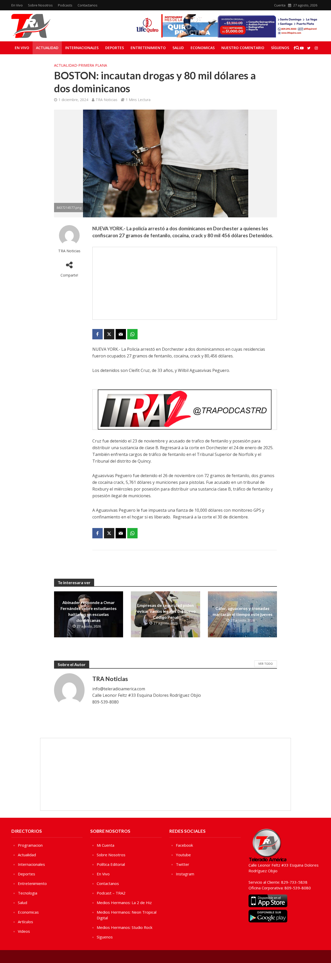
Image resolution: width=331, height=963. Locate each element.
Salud (178, 47)
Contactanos (87, 5)
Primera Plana (92, 65)
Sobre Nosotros (40, 5)
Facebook (184, 845)
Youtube (183, 854)
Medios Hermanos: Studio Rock (124, 927)
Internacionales (82, 47)
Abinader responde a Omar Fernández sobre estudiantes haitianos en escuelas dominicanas (89, 611)
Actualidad (47, 47)
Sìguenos (105, 936)
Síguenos (280, 47)
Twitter (182, 864)
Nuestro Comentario (242, 47)
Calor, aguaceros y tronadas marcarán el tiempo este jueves (243, 611)
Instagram (185, 873)
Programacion (30, 845)
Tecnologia (27, 893)
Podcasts (65, 5)
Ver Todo (265, 664)
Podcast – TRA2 (111, 893)
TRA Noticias (106, 99)
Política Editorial (111, 864)
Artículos (25, 921)
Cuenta (279, 5)
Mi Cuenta (105, 845)
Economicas (203, 47)
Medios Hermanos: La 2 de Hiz (124, 902)
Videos (24, 931)
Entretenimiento (148, 47)
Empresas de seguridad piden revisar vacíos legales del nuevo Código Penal (165, 611)
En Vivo (17, 5)
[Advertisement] (185, 283)
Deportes (114, 47)
